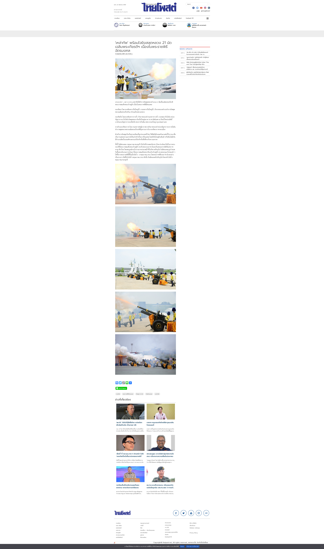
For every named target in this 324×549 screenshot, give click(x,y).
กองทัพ (118, 394)
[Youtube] (201, 8)
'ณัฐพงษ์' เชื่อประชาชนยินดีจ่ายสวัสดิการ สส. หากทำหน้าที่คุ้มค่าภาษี (197, 68)
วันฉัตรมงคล (149, 394)
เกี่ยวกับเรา (192, 525)
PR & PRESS (193, 523)
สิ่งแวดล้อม (143, 537)
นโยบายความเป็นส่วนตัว (193, 546)
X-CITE (167, 527)
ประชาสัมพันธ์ (143, 533)
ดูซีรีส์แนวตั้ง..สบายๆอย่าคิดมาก (199, 26)
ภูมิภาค (142, 535)
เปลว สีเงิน (127, 18)
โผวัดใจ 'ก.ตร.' (172, 25)
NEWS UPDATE (186, 49)
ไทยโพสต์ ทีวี (189, 18)
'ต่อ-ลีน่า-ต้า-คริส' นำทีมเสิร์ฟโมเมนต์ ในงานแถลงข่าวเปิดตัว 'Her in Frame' (197, 53)
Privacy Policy (194, 533)
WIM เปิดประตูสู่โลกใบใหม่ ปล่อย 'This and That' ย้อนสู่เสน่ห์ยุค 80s (197, 63)
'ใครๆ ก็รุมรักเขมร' (124, 25)
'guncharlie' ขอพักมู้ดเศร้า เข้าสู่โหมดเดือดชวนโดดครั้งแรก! (197, 58)
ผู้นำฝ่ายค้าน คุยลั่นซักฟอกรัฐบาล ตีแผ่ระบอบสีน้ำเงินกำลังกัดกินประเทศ (197, 73)
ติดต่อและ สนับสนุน (195, 528)
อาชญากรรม (168, 525)
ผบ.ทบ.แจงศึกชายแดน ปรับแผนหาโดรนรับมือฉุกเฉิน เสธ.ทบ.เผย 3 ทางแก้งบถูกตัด (160, 487)
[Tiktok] (209, 8)
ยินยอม (182, 546)
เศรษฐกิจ (148, 18)
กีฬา (141, 528)
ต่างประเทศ (158, 18)
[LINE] (206, 513)
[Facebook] (193, 8)
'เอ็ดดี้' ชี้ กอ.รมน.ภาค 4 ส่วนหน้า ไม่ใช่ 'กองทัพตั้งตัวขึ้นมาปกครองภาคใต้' (130, 455)
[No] (322, 546)
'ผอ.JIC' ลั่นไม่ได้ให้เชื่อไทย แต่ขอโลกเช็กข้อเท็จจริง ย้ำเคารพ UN (129, 423)
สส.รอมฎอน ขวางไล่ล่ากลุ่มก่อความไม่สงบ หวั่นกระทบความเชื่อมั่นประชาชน (160, 455)
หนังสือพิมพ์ (177, 18)
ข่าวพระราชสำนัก (120, 535)
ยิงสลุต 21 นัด (139, 394)
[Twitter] (197, 8)
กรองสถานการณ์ (144, 523)
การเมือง (117, 18)
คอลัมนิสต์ (138, 18)
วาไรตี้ (141, 525)
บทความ (118, 530)
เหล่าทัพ (157, 394)
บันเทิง (168, 18)
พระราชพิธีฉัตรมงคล (128, 394)
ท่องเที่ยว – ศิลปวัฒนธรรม (147, 530)
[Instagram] (205, 8)
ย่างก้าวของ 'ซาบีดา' (149, 25)
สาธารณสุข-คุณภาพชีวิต (171, 532)
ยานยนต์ (167, 530)
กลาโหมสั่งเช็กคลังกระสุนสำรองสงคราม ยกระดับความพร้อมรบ (127, 486)
